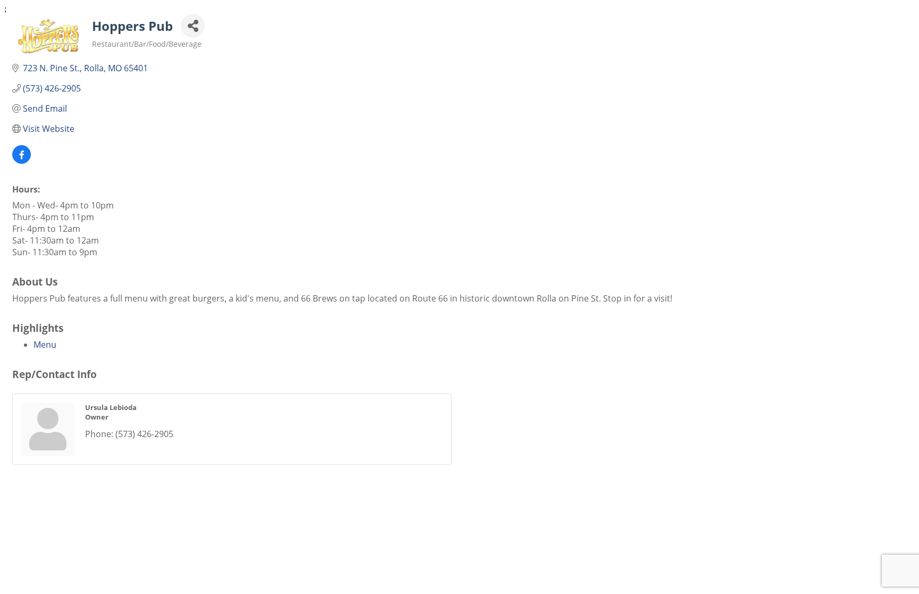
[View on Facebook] (21, 160)
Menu (45, 344)
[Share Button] (193, 26)
